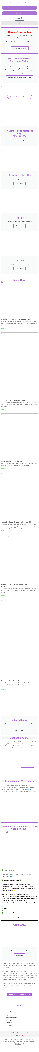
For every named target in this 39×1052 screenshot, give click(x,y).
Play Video (19, 955)
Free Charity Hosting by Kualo (19, 1047)
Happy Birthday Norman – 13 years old (16, 522)
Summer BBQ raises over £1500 (13, 400)
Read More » (4, 328)
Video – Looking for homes (11, 461)
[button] (19, 22)
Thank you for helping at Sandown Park (16, 319)
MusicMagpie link (7, 876)
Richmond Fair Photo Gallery (12, 681)
